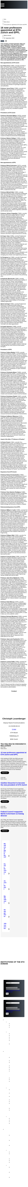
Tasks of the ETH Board (16, 1088)
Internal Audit (14, 1069)
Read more (4, 772)
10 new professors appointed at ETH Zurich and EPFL (13, 754)
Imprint (6, 946)
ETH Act (13, 1078)
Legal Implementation (17, 1108)
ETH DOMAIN (7, 943)
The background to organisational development (16, 1178)
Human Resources (16, 1101)
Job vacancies (15, 1071)
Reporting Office (15, 1120)
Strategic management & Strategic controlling (18, 1090)
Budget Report (15, 1035)
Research (12, 990)
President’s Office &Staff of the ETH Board (18, 1063)
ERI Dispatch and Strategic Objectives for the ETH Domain (17, 1082)
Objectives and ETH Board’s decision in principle (16, 1173)
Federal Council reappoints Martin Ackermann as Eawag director (12, 814)
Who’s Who (14, 1066)
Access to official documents (15, 1124)
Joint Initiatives (15, 1159)
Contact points (12, 1116)
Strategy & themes (14, 1150)
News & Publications (14, 1019)
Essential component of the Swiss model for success (17, 1136)
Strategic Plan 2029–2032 (18, 1037)
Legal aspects (8, 945)
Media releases (15, 1023)
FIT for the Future (14, 1165)
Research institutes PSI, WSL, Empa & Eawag (18, 1146)
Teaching (17, 990)
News (9, 1022)
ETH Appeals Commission (18, 1118)
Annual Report (15, 1033)
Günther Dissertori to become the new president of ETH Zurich (14, 784)
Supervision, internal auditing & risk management (16, 1111)
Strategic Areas (15, 1152)
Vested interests (15, 1060)
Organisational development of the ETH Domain (18, 1168)
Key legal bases (15, 1079)
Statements (14, 1025)
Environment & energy (17, 1162)
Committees (14, 1067)
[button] (6, 41)
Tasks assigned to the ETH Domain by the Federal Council (17, 1155)
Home (5, 19)
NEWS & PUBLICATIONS (10, 941)
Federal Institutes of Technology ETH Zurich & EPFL (18, 1141)
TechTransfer (9, 992)
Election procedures (16, 1100)
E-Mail (14, 729)
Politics (8, 990)
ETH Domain (10, 1129)
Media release (7, 21)
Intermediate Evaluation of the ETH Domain (18, 1041)
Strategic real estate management (16, 1097)
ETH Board (7, 939)
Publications (12, 1032)
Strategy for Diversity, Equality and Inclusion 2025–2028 (17, 1045)
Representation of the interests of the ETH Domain (17, 1104)
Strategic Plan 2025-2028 (18, 1039)
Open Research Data (17, 1160)
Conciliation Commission (18, 1121)
